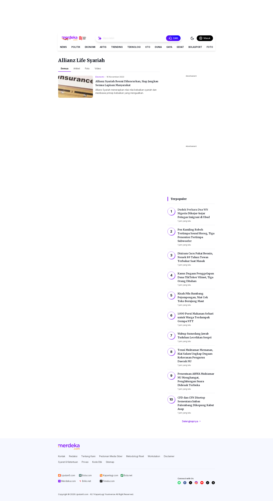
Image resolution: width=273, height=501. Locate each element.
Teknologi (134, 47)
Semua (64, 68)
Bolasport (195, 47)
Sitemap (110, 462)
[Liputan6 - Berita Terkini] (69, 446)
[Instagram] (196, 482)
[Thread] (213, 482)
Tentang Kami (88, 456)
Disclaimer (169, 456)
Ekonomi (90, 47)
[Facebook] (184, 482)
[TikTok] (207, 482)
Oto (147, 47)
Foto (210, 47)
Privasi (85, 462)
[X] (190, 482)
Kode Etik (97, 462)
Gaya (169, 47)
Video (98, 68)
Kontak (61, 456)
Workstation (154, 456)
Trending (117, 47)
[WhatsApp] (179, 482)
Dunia (158, 47)
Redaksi (73, 456)
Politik (75, 47)
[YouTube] (201, 482)
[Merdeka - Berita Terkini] (74, 38)
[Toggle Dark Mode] (192, 38)
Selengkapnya (190, 421)
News (63, 47)
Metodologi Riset (135, 456)
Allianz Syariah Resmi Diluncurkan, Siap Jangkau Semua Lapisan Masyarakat (126, 83)
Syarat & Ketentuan (68, 462)
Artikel (76, 68)
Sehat (180, 47)
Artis (103, 47)
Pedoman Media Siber (110, 456)
